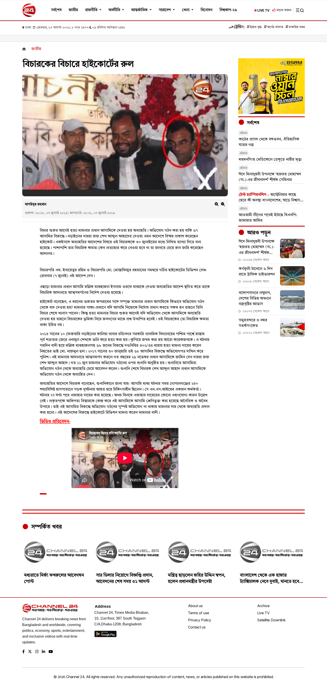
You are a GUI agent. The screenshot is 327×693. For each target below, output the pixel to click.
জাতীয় (73, 10)
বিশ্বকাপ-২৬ (228, 10)
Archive (263, 606)
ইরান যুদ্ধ (256, 27)
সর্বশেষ (56, 10)
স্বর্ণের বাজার (275, 27)
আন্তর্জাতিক (139, 10)
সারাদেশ (165, 10)
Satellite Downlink (271, 620)
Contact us (197, 627)
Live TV (263, 613)
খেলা (186, 10)
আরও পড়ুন (258, 233)
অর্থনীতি (115, 10)
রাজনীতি (91, 10)
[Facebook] (23, 652)
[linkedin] (43, 652)
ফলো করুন (283, 10)
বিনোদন (206, 10)
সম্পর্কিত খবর (46, 527)
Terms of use (198, 613)
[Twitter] (30, 652)
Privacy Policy (199, 620)
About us (195, 606)
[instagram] (36, 652)
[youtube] (50, 652)
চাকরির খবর (297, 27)
